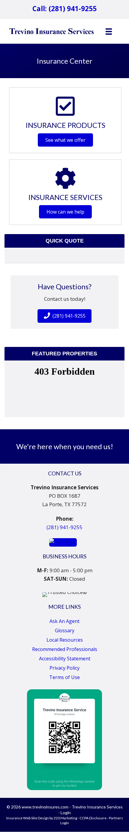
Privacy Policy (65, 668)
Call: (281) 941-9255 (64, 8)
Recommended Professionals (64, 649)
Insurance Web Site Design (27, 818)
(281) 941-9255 (64, 527)
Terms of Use (64, 677)
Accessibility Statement (64, 658)
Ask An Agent (65, 621)
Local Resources (64, 640)
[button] (65, 140)
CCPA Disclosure (93, 818)
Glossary (64, 630)
